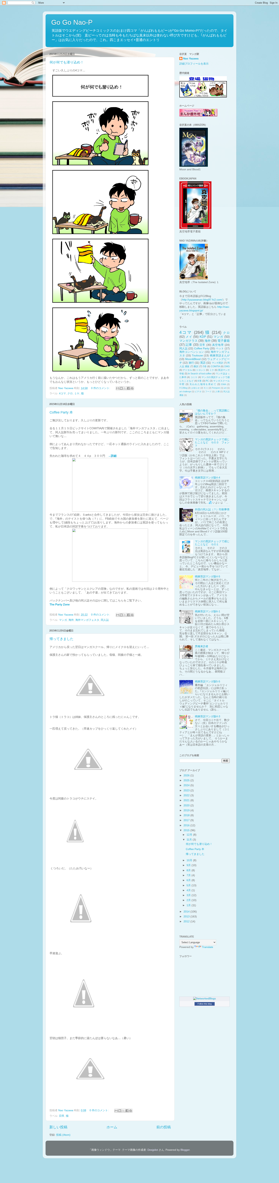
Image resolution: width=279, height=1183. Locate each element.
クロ (70, 393)
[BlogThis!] (121, 388)
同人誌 (105, 620)
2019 (187, 810)
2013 (187, 916)
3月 (189, 895)
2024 (187, 785)
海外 (71, 620)
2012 (187, 921)
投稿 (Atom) (63, 1134)
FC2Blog (183, 388)
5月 (189, 885)
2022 (187, 795)
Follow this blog (205, 1004)
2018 (187, 815)
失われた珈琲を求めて (203, 384)
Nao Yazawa (191, 58)
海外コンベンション (191, 351)
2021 (187, 800)
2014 (187, 911)
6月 (189, 880)
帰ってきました (61, 639)
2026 (187, 775)
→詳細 (112, 455)
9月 (189, 865)
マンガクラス (188, 340)
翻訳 (196, 366)
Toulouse (197, 355)
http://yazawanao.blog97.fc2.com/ (202, 299)
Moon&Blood (193, 359)
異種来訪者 (201, 646)
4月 (189, 890)
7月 (189, 875)
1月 (189, 905)
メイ (189, 336)
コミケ (194, 377)
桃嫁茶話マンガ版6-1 (207, 611)
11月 (190, 839)
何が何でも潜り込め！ (67, 62)
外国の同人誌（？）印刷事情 (212, 509)
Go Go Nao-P (72, 22)
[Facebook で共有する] (128, 388)
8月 (189, 870)
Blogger (185, 1149)
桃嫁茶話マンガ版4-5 (207, 576)
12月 (190, 834)
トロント (200, 370)
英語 (203, 362)
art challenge (185, 391)
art (225, 388)
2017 (187, 820)
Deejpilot (152, 1149)
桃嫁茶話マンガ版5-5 (207, 681)
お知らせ (195, 388)
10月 (190, 860)
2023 (187, 790)
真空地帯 (218, 344)
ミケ (77, 393)
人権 (217, 391)
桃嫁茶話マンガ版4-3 (207, 716)
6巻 (200, 381)
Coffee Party (201, 348)
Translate (207, 947)
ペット (220, 348)
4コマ (62, 393)
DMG (227, 366)
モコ (206, 388)
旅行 (191, 362)
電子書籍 (224, 340)
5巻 (205, 366)
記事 (189, 344)
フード (208, 391)
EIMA (223, 384)
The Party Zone (60, 604)
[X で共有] (125, 388)
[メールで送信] (118, 388)
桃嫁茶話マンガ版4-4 (207, 477)
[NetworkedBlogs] (204, 998)
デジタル (187, 370)
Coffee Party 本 (61, 412)
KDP (203, 336)
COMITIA (215, 366)
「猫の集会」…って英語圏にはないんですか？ (212, 412)
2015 (187, 830)
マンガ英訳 (217, 362)
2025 (187, 780)
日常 (61, 1115)
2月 (189, 900)
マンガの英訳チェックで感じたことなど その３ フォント (212, 442)
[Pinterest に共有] (132, 388)
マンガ (63, 620)
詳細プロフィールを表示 (194, 63)
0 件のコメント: (101, 388)
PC (207, 381)
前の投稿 (163, 1127)
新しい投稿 (58, 1127)
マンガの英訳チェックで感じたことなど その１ (212, 543)
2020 (187, 805)
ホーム (111, 1127)
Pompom (216, 388)
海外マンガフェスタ (87, 620)
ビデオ (198, 391)
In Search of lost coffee (200, 373)
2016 (187, 825)
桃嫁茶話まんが (220, 355)
